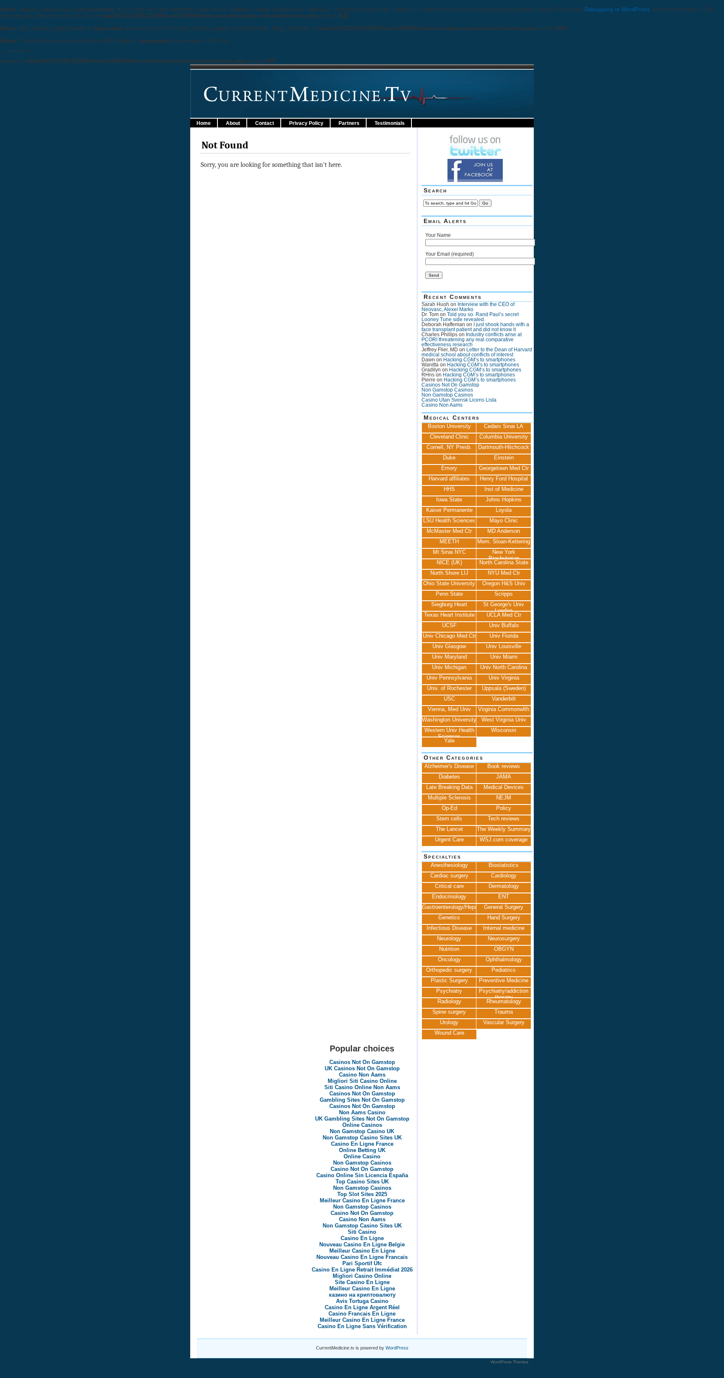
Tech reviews (504, 818)
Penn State (449, 594)
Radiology (449, 1001)
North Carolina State (503, 562)
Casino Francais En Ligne (362, 1314)
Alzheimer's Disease (449, 766)
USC (449, 698)
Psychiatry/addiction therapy (503, 993)
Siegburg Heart (449, 604)
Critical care (449, 886)
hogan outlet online (40, 1375)
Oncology (449, 959)
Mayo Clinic (503, 520)
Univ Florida (503, 636)
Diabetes (449, 776)
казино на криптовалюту (362, 1295)
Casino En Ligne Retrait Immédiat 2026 (362, 1269)
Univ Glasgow (449, 646)
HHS (449, 489)
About (233, 123)
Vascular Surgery (504, 1022)
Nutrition (449, 949)
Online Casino (362, 1156)
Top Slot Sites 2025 (362, 1194)
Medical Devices (504, 787)
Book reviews (503, 766)
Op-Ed (449, 808)
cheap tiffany (371, 1368)
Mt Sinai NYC (449, 552)
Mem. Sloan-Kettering (503, 541)
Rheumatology (503, 1001)
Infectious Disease (449, 928)
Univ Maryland (449, 657)
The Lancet (449, 829)
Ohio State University (449, 583)
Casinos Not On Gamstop (450, 384)
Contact (264, 123)
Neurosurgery (504, 938)
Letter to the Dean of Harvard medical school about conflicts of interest (476, 352)
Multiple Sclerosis (449, 797)
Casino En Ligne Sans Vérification (362, 1326)
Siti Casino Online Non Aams (362, 1087)
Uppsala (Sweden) (504, 688)
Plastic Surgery (449, 980)
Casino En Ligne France (362, 1144)
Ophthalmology (504, 959)
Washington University (449, 719)
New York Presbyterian (504, 554)
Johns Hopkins (504, 499)
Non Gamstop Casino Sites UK (362, 1137)
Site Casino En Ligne (362, 1282)
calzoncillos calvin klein (203, 1368)
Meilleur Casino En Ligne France (362, 1200)
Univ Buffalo (504, 625)
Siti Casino (362, 1232)
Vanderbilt (504, 698)
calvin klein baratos (59, 1368)
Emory (449, 468)
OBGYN (504, 949)
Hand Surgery (503, 917)
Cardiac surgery (449, 875)
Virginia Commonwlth (503, 709)
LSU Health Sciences (449, 520)
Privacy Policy (306, 123)
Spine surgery (449, 1012)
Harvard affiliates (449, 478)
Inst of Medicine (503, 489)
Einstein (504, 457)
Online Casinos (362, 1125)
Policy (503, 808)
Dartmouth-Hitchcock (503, 447)
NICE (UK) (449, 562)
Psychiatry (449, 991)
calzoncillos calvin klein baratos (129, 1368)
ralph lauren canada (327, 1368)
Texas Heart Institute (449, 615)
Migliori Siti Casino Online (362, 1081)
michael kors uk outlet (199, 1375)
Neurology (449, 938)
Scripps (503, 594)
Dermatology (504, 886)
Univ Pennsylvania (449, 678)
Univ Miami (503, 657)
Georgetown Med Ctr (504, 468)
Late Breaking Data (449, 787)
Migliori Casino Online (362, 1276)
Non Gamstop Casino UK (362, 1131)
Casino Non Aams (442, 404)
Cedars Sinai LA (503, 426)
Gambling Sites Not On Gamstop (362, 1100)
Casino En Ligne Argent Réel (362, 1307)
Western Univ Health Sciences (449, 732)
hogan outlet (16, 1368)
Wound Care (449, 1033)
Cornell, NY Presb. (449, 447)
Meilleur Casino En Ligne (362, 1251)
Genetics (449, 917)
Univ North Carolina (503, 667)
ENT (503, 896)
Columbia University (503, 436)
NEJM (503, 797)
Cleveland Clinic (449, 436)
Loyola (504, 510)
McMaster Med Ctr (449, 531)
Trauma (503, 1012)
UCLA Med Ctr (503, 615)
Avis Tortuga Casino (362, 1301)
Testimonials (390, 123)
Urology (449, 1022)
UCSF (449, 625)
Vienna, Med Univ (449, 709)
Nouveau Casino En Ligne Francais (362, 1257)
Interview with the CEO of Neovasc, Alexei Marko (468, 307)
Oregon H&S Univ (503, 583)
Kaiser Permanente (449, 510)
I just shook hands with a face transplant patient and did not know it (475, 327)
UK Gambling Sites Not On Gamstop (362, 1119)
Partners (349, 123)
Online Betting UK (362, 1150)
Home (204, 123)
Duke (449, 457)
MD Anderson (503, 531)
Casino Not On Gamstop (362, 1169)
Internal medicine (504, 928)
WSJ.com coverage (503, 839)
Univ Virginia (504, 678)
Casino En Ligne (362, 1238)
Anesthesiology (449, 865)
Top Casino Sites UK (362, 1181)
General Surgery (503, 907)
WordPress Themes (509, 1362)
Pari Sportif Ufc (362, 1263)
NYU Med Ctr (504, 573)
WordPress (397, 1347)
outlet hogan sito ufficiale (135, 1375)
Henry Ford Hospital (504, 478)
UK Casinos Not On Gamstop (362, 1068)
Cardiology (504, 875)
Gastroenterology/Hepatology (449, 907)
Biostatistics (504, 865)
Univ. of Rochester (449, 688)
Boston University (449, 426)
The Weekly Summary (504, 829)
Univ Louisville (503, 646)
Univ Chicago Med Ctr (449, 636)
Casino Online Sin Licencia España (362, 1175)
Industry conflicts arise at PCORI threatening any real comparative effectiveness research (471, 339)
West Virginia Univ (503, 719)
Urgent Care (449, 839)
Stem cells (449, 818)
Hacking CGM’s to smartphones (479, 359)
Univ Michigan (449, 667)
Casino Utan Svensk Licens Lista (458, 399)
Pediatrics (503, 970)
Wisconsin (503, 730)
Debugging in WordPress (617, 9)
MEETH (449, 541)
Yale (449, 740)
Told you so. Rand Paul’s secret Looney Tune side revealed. (470, 317)
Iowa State (449, 499)
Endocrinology (449, 896)
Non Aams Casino (362, 1112)
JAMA (503, 776)
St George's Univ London (503, 606)
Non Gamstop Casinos (447, 389)
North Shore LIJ (449, 573)
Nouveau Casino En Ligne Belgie (362, 1244)
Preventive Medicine (503, 980)
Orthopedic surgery (449, 970)
